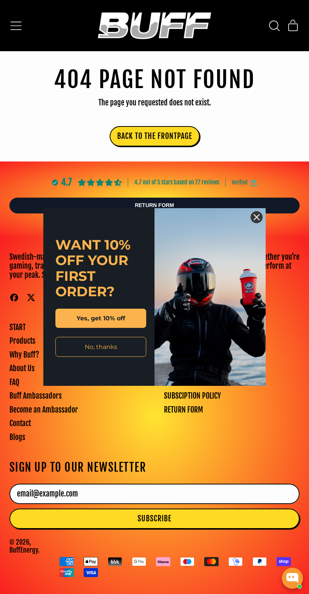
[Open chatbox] (292, 578)
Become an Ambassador (43, 409)
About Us (22, 368)
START (17, 327)
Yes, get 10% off (100, 318)
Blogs (17, 437)
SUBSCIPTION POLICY (192, 396)
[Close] (257, 217)
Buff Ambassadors (35, 396)
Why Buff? (24, 354)
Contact (20, 423)
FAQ (14, 382)
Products (22, 341)
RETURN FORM (183, 409)
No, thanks (101, 346)
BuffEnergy (23, 550)
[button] (274, 25)
